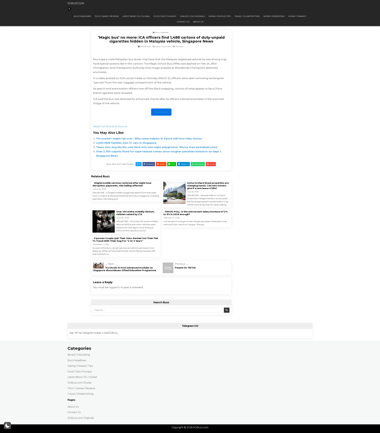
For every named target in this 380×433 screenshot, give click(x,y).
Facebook (150, 164)
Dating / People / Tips (220, 16)
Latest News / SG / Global (136, 16)
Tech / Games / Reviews (107, 16)
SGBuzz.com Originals (192, 16)
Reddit (162, 164)
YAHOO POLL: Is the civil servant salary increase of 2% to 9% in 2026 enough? (195, 213)
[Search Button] (69, 9)
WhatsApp (199, 164)
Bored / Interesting (274, 16)
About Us (198, 22)
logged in (114, 287)
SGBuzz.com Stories (79, 382)
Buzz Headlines (82, 16)
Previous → (181, 264)
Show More (161, 112)
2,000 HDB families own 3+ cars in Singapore (126, 142)
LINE (173, 164)
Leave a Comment (163, 46)
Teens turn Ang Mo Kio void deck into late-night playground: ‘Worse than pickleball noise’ (157, 147)
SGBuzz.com (76, 3)
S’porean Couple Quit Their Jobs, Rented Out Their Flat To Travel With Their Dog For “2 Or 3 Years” (125, 239)
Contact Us (183, 22)
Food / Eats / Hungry (164, 16)
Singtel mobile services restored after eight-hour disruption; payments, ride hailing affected (122, 184)
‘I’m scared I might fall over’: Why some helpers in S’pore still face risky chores (149, 138)
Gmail (212, 164)
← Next (109, 264)
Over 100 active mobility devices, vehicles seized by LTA (135, 213)
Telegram (185, 164)
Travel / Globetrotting (247, 16)
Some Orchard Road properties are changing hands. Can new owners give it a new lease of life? (208, 185)
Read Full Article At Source (110, 126)
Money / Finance (297, 16)
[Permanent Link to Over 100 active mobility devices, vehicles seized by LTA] (103, 221)
